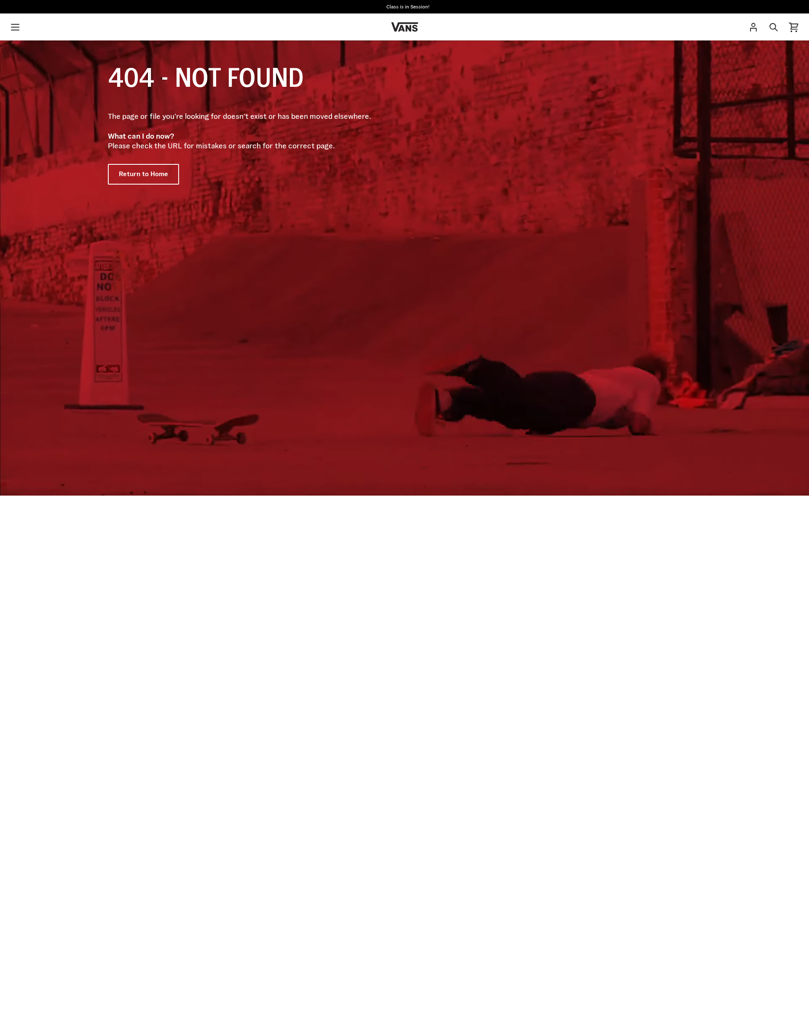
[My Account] (753, 27)
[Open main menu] (15, 27)
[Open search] (773, 27)
